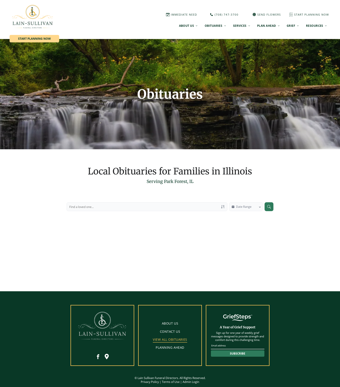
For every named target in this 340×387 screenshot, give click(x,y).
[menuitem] (188, 25)
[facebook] (98, 357)
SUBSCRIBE (237, 353)
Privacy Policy (150, 382)
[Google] (107, 357)
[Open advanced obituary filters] (222, 206)
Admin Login (191, 382)
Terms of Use (171, 382)
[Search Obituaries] (269, 206)
